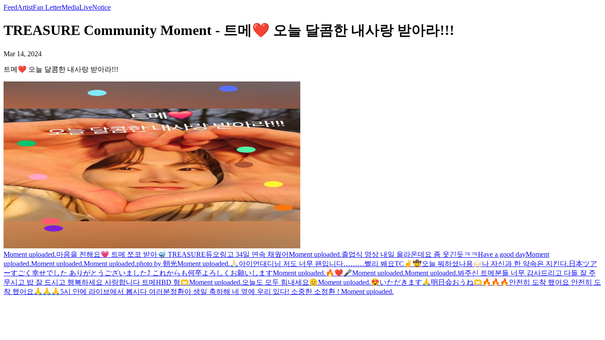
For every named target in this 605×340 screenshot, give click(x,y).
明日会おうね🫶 (456, 282)
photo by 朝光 (156, 263)
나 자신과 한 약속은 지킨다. (525, 263)
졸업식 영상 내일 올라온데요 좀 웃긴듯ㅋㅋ (409, 254)
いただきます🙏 (405, 282)
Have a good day (502, 254)
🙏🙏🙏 (47, 291)
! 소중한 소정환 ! (314, 291)
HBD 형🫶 (172, 282)
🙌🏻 (477, 263)
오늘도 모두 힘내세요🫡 (280, 282)
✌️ (408, 263)
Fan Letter (47, 7)
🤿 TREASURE (181, 254)
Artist (25, 7)
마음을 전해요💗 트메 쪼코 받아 (106, 254)
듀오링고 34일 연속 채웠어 (247, 254)
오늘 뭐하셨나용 (447, 263)
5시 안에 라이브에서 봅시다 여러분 (115, 291)
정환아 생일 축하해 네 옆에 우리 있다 (228, 291)
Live (85, 7)
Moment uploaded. (30, 254)
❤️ (338, 273)
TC (399, 263)
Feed (10, 7)
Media (70, 7)
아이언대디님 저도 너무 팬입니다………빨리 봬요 (317, 263)
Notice (101, 7)
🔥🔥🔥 (495, 282)
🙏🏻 (234, 263)
